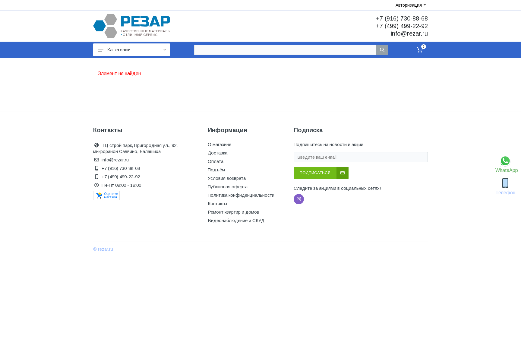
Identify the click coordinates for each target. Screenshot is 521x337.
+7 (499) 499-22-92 (402, 26)
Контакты (217, 203)
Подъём (216, 169)
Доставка (217, 152)
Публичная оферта (228, 186)
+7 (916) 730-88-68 (402, 18)
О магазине (219, 144)
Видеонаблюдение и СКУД (236, 220)
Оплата (215, 161)
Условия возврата (227, 178)
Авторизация (409, 5)
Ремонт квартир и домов (233, 212)
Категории (119, 49)
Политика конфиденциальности (241, 195)
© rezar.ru (103, 249)
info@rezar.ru (409, 33)
